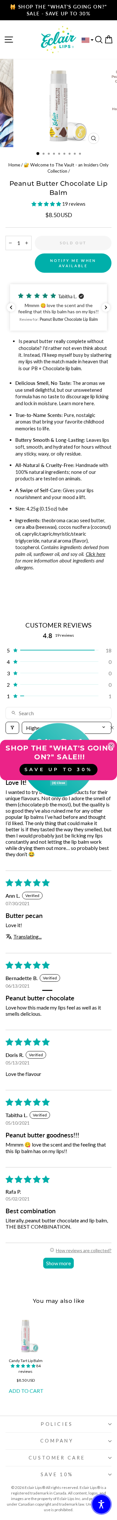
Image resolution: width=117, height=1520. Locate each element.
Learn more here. (77, 403)
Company (56, 1440)
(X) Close (58, 783)
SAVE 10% (57, 1474)
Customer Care (57, 1457)
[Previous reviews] (11, 307)
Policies (57, 1424)
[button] (47, 204)
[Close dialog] (112, 727)
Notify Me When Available (73, 263)
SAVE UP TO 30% (58, 769)
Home (14, 164)
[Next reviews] (106, 307)
